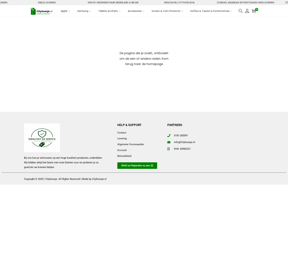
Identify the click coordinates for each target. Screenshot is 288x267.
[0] (254, 11)
